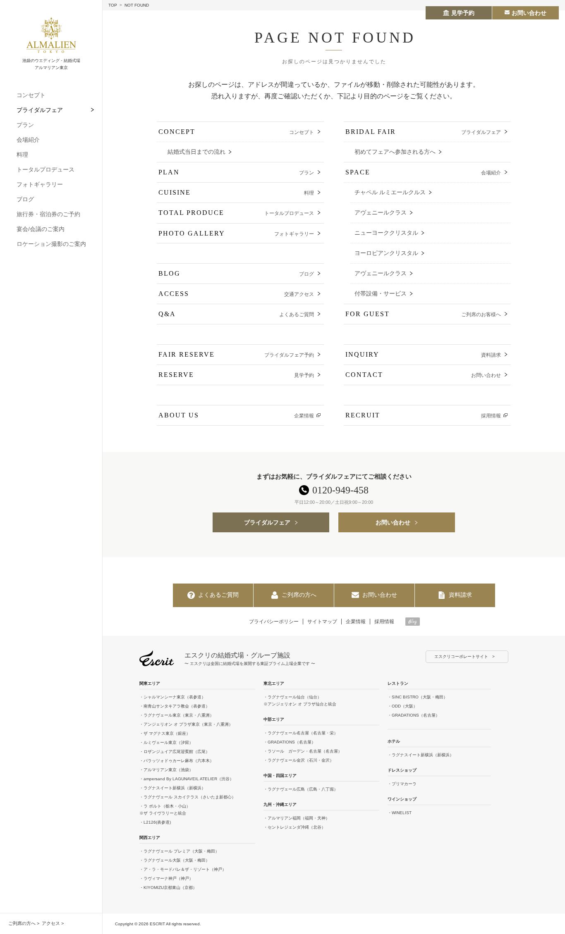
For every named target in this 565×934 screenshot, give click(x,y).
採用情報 (384, 621)
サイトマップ (322, 621)
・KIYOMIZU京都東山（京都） (168, 887)
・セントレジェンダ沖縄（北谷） (294, 827)
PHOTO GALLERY (236, 233)
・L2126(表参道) (155, 822)
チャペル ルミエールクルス (390, 192)
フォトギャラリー (40, 184)
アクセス (51, 923)
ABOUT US (236, 415)
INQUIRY (423, 354)
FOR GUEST (423, 313)
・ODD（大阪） (402, 706)
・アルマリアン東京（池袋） (166, 769)
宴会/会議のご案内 (41, 229)
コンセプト (31, 95)
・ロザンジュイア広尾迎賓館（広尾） (174, 751)
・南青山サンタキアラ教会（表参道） (174, 706)
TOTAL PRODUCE (236, 212)
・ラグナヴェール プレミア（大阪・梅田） (179, 851)
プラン (25, 125)
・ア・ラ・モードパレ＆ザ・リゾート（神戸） (182, 869)
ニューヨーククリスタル (386, 233)
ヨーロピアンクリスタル (386, 253)
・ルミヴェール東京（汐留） (166, 742)
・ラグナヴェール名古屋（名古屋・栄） (300, 733)
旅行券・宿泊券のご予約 (48, 214)
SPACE (423, 172)
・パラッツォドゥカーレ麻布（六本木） (176, 760)
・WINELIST (400, 812)
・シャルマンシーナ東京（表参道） (172, 697)
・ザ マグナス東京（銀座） (164, 733)
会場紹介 (28, 139)
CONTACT (423, 374)
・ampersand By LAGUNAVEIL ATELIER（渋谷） (186, 779)
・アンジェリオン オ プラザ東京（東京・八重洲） (186, 724)
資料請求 (460, 594)
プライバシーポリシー (274, 621)
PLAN (236, 172)
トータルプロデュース (45, 169)
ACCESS (236, 293)
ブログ (25, 199)
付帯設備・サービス (380, 294)
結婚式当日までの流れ (196, 152)
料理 (22, 154)
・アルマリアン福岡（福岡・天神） (296, 818)
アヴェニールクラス (380, 213)
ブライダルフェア (40, 110)
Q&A (236, 313)
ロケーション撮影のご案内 (51, 244)
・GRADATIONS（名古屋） (289, 742)
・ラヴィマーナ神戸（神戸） (166, 878)
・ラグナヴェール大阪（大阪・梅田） (174, 860)
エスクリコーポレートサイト (461, 656)
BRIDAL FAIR (423, 131)
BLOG (236, 273)
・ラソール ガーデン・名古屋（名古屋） (302, 751)
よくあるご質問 (218, 594)
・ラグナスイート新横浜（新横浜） (172, 788)
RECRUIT (423, 415)
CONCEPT (236, 131)
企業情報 (356, 621)
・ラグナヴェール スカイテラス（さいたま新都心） (187, 797)
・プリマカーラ (402, 784)
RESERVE (236, 374)
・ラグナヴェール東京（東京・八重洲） (176, 715)
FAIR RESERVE (236, 354)
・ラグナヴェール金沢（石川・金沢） (298, 760)
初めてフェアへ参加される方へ (395, 152)
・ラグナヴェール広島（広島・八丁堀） (300, 789)
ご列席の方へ (22, 923)
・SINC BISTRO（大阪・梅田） (418, 697)
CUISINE (236, 192)
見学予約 (462, 13)
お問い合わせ (393, 522)
